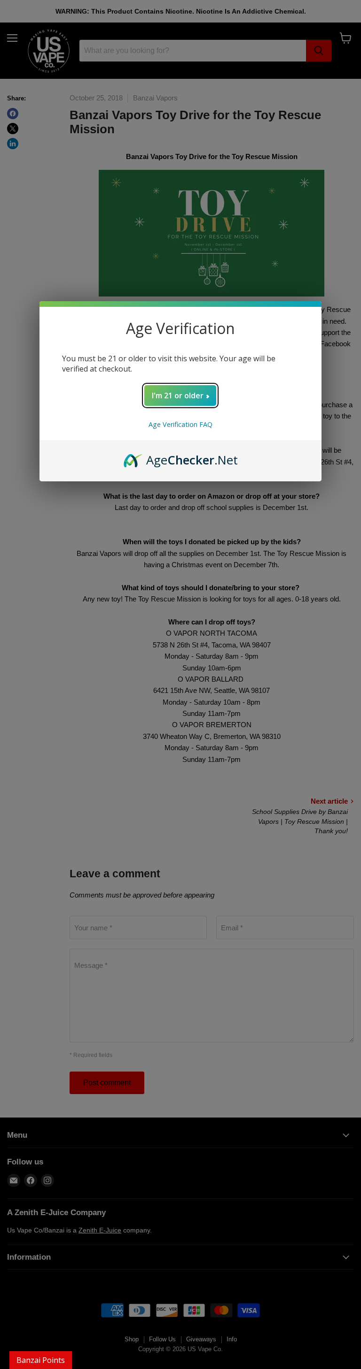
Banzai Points (40, 1360)
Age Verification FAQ (180, 424)
